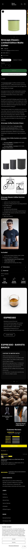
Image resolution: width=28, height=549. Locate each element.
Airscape (6, 273)
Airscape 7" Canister (11, 146)
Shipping (8, 50)
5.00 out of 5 (17, 432)
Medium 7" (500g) (18, 60)
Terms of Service (6, 503)
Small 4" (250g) (6, 60)
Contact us (5, 497)
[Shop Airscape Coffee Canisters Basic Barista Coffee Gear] (14, 175)
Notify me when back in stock (14, 74)
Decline (13, 542)
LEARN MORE (9, 334)
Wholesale (5, 506)
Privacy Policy (21, 535)
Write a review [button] (14, 445)
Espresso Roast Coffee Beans (21, 424)
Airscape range (7, 82)
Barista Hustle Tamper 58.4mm (7, 417)
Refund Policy (6, 500)
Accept (13, 539)
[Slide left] (11, 37)
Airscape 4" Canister (11, 142)
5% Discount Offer (7, 520)
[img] (4, 454)
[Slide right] (16, 37)
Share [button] (3, 78)
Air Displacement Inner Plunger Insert (14, 259)
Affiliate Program (7, 509)
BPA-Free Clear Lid (10, 260)
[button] (2, 4)
